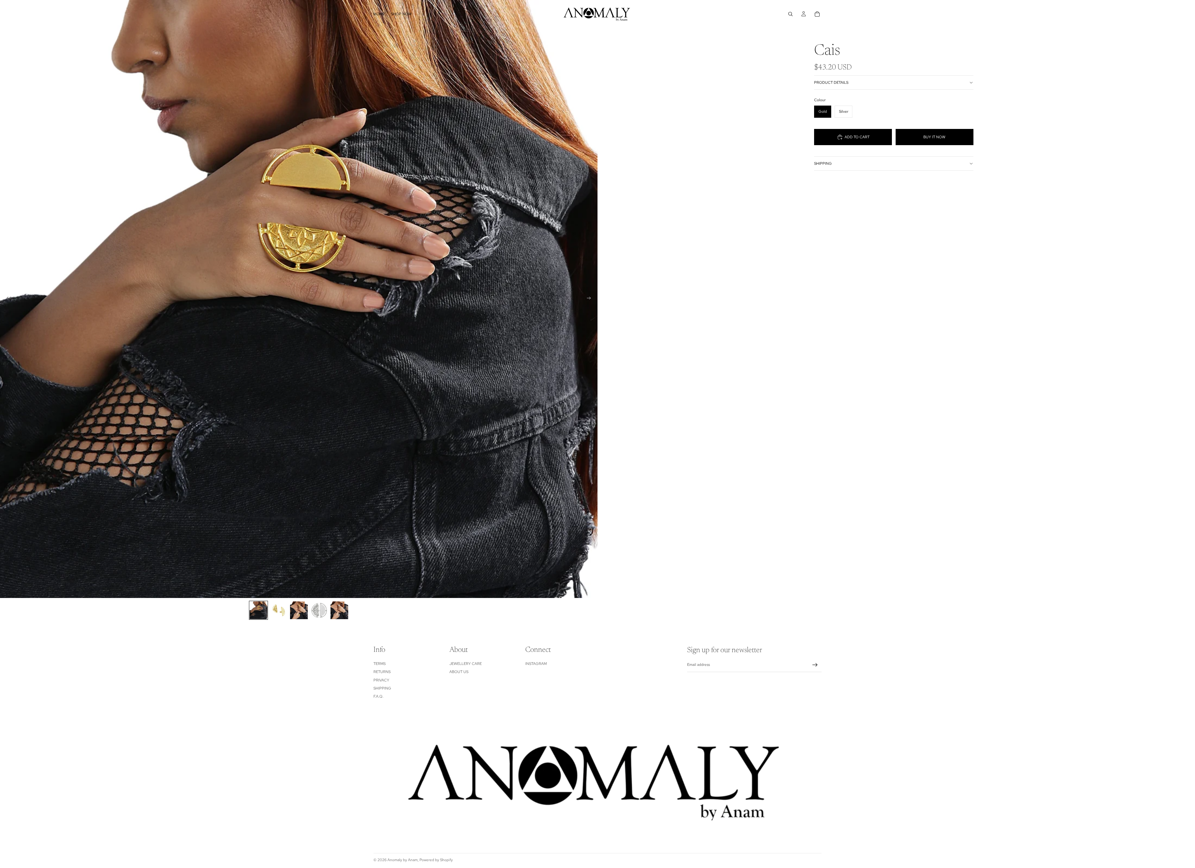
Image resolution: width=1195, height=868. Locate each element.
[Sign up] (815, 664)
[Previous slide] (7, 299)
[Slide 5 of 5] (339, 610)
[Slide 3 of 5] (299, 610)
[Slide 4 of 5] (319, 610)
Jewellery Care (465, 663)
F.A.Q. (378, 696)
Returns (382, 672)
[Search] (790, 14)
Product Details (831, 82)
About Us (458, 672)
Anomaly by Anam (402, 859)
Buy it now (934, 137)
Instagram (536, 663)
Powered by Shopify (436, 859)
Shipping (823, 163)
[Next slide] (591, 299)
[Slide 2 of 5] (279, 610)
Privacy (381, 680)
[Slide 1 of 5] (258, 610)
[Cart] (817, 14)
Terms (379, 663)
